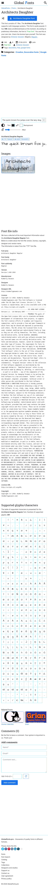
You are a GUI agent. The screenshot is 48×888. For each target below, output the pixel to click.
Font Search (5, 857)
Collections (5, 865)
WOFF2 (26, 139)
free (18, 48)
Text (9, 125)
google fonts (25, 48)
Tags (3, 862)
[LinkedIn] (15, 849)
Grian (27, 724)
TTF (4, 139)
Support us (5, 870)
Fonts (3, 854)
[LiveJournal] (18, 849)
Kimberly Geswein (17, 37)
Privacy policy (6, 878)
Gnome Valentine (7, 724)
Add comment (10, 782)
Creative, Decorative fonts (27, 52)
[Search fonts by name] (45, 3)
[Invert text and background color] (17, 125)
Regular (34, 37)
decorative (12, 48)
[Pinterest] (9, 849)
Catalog (4, 860)
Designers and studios (9, 868)
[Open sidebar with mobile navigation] (2, 3)
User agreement (7, 876)
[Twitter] (2, 849)
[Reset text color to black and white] (3, 125)
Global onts (24, 3)
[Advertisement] (24, 86)
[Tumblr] (12, 849)
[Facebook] (5, 849)
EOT (11, 139)
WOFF (18, 139)
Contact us (5, 873)
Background (28, 125)
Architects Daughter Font (24, 18)
